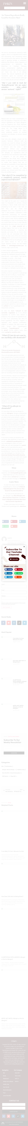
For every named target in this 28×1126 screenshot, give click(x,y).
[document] (14, 563)
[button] (24, 546)
